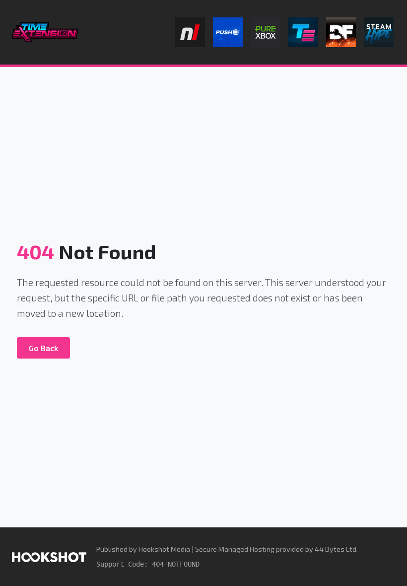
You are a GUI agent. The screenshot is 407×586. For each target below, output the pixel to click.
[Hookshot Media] (49, 556)
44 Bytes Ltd (335, 549)
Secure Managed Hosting (234, 549)
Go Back (43, 348)
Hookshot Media (164, 549)
